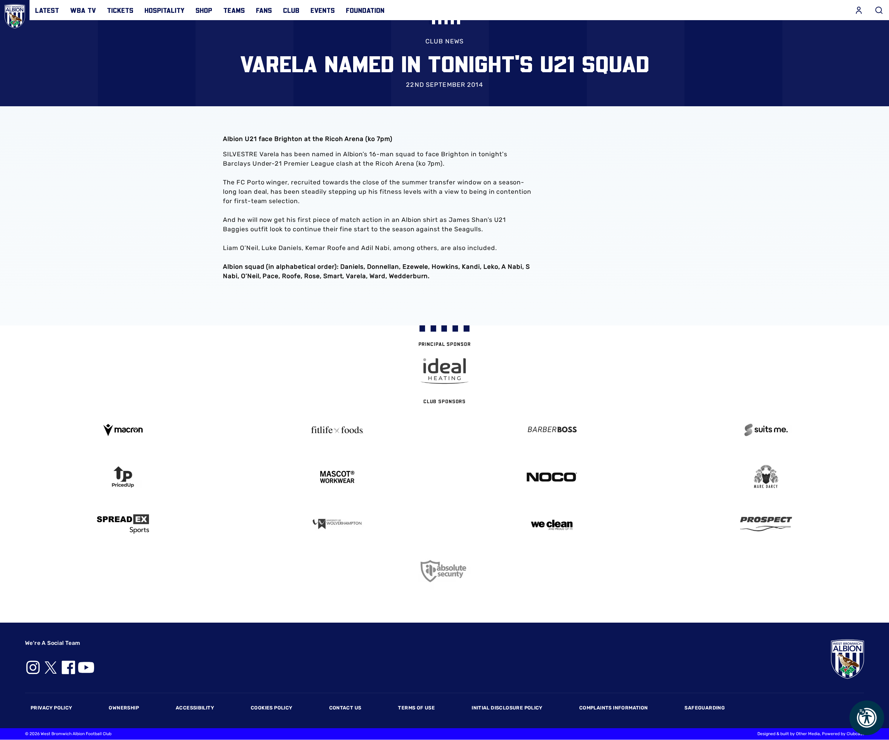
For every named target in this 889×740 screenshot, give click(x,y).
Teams (234, 10)
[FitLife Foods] (337, 429)
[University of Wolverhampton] (337, 524)
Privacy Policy (51, 708)
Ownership (124, 708)
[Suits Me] (766, 430)
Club (291, 10)
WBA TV (83, 10)
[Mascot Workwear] (337, 477)
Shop (204, 10)
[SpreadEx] (123, 524)
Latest (47, 10)
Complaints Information (613, 708)
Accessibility (195, 708)
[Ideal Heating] (444, 371)
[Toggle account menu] (859, 10)
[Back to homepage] (15, 15)
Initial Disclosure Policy (507, 708)
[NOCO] (552, 477)
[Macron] (123, 430)
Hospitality (164, 10)
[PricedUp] (123, 477)
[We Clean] (552, 524)
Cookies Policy (271, 708)
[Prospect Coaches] (766, 524)
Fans (264, 10)
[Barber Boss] (552, 430)
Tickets (120, 10)
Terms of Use (416, 708)
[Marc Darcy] (766, 477)
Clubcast (855, 733)
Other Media (808, 733)
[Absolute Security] (444, 571)
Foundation (365, 10)
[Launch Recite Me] (866, 717)
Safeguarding (704, 708)
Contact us (345, 708)
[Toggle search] (879, 10)
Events (322, 10)
